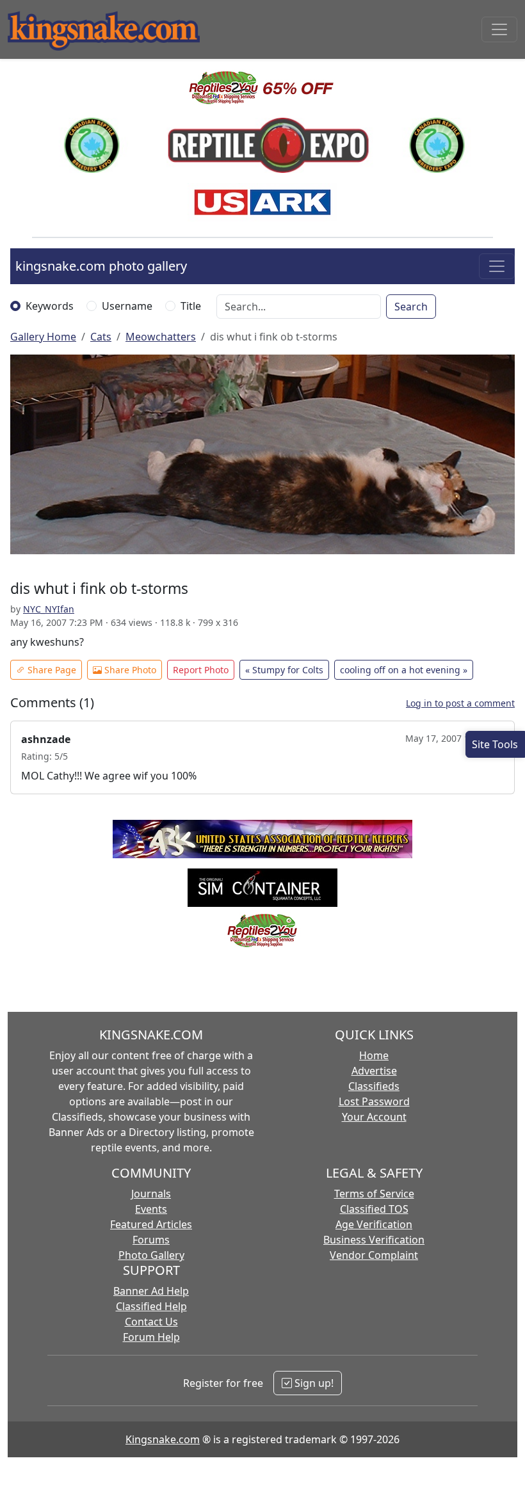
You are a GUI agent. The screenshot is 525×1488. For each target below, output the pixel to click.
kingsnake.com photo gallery (101, 266)
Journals (151, 1194)
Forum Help (151, 1337)
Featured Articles (151, 1224)
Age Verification (373, 1224)
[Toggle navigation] (499, 29)
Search (411, 307)
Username (127, 306)
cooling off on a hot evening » (403, 670)
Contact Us (151, 1322)
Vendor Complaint (374, 1255)
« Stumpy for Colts (284, 670)
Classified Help (151, 1306)
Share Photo (129, 670)
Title (191, 306)
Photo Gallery (151, 1255)
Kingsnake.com (162, 1439)
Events (151, 1209)
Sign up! (313, 1383)
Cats (100, 337)
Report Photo (201, 670)
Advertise (374, 1071)
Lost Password (374, 1101)
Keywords (50, 306)
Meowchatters (160, 337)
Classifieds (374, 1086)
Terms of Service (374, 1194)
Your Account (374, 1117)
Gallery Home (43, 337)
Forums (151, 1240)
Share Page (50, 670)
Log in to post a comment (460, 703)
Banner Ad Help (151, 1291)
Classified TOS (374, 1209)
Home (374, 1055)
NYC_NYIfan (48, 609)
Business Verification (373, 1240)
